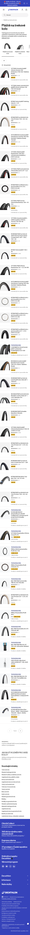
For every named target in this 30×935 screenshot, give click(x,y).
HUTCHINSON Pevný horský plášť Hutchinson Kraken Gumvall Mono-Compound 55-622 (20, 694)
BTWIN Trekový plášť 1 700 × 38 (19, 250)
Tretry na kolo (6, 789)
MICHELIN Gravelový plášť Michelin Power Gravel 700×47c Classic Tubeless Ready (19, 363)
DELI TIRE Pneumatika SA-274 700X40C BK (20, 629)
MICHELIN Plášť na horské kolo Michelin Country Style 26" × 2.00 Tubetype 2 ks (20, 395)
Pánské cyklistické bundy (9, 804)
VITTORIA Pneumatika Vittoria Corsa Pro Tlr (20, 534)
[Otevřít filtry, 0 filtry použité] (4, 61)
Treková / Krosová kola (8, 787)
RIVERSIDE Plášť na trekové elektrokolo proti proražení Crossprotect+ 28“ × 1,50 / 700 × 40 (19, 236)
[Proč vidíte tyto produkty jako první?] (2, 65)
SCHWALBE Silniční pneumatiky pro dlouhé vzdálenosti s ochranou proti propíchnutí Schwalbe (19, 514)
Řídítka (4, 799)
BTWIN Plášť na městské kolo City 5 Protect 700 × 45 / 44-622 (19, 119)
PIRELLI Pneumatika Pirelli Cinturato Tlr (18, 565)
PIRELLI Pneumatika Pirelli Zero (18, 613)
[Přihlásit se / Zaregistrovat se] (22, 10)
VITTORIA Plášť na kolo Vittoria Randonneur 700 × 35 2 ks (20, 202)
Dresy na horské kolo (8, 779)
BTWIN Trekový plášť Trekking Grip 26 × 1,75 (20, 102)
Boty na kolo (5, 791)
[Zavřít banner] (27, 3)
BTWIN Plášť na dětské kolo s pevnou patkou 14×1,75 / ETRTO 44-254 (19, 186)
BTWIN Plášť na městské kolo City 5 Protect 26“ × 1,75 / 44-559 (19, 444)
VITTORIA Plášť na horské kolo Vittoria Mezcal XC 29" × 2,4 (20, 169)
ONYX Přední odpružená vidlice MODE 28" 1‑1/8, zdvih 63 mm (19, 662)
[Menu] (4, 10)
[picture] (5, 73)
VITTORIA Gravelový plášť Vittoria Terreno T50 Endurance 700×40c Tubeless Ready (20, 71)
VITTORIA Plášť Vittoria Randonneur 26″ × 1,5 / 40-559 (20, 266)
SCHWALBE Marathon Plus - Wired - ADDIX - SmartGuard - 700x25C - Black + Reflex (20, 711)
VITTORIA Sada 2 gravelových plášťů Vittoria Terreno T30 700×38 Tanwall (20, 87)
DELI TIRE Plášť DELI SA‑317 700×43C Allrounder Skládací (20, 645)
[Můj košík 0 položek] (26, 10)
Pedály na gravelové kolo (9, 801)
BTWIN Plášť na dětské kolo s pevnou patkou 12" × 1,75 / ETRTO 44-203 (19, 331)
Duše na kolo (5, 794)
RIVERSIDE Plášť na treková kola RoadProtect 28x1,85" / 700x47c (19, 379)
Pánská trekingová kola (9, 772)
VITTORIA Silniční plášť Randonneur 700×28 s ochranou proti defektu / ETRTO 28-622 (18, 154)
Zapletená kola (6, 808)
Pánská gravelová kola (8, 796)
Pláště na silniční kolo (20, 52)
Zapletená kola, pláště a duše (10, 777)
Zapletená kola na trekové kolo (11, 782)
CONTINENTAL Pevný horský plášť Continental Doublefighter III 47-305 (19, 348)
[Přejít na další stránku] (20, 731)
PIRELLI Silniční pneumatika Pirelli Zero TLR (19, 549)
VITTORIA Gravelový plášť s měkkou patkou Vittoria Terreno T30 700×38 (19, 219)
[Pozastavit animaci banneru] (24, 3)
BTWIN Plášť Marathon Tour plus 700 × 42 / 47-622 (19, 477)
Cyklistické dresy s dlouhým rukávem (13, 816)
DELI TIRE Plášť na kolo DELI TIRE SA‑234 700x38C (19, 581)
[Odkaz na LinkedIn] (14, 866)
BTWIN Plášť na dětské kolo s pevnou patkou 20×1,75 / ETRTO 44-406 (19, 315)
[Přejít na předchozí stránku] (10, 731)
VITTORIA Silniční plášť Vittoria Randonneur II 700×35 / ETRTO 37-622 (20, 429)
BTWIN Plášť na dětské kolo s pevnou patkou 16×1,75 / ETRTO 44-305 (19, 299)
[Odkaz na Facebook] (3, 866)
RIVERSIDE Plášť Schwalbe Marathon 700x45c (19, 412)
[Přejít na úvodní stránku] (13, 9)
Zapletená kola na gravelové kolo (12, 811)
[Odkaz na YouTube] (6, 866)
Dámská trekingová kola (9, 806)
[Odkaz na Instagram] (10, 866)
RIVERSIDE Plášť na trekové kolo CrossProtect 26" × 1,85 (19, 461)
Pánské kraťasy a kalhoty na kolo (11, 774)
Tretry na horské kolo (8, 784)
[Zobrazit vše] (2, 20)
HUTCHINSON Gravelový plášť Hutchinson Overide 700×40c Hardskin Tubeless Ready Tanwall (20, 137)
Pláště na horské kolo (8, 52)
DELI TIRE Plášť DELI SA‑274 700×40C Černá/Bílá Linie (19, 677)
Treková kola (5, 769)
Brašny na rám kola (7, 813)
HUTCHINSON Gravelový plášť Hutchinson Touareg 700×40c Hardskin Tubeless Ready (20, 283)
